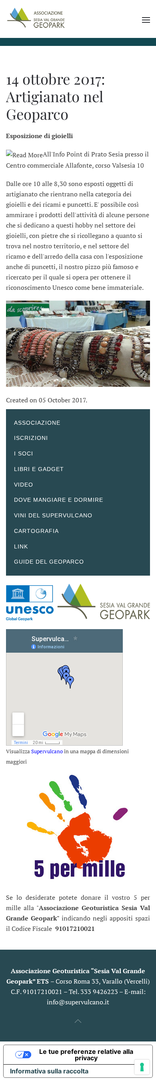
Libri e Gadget (39, 469)
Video (23, 484)
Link (21, 546)
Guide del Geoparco (49, 561)
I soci (23, 453)
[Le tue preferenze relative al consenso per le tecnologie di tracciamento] (142, 1067)
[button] (146, 20)
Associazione (37, 423)
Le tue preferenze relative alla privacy (86, 1054)
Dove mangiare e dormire (58, 500)
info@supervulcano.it (78, 1002)
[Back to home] (36, 20)
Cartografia (36, 531)
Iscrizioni (31, 438)
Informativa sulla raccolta (49, 1071)
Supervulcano (47, 751)
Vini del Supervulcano (53, 515)
